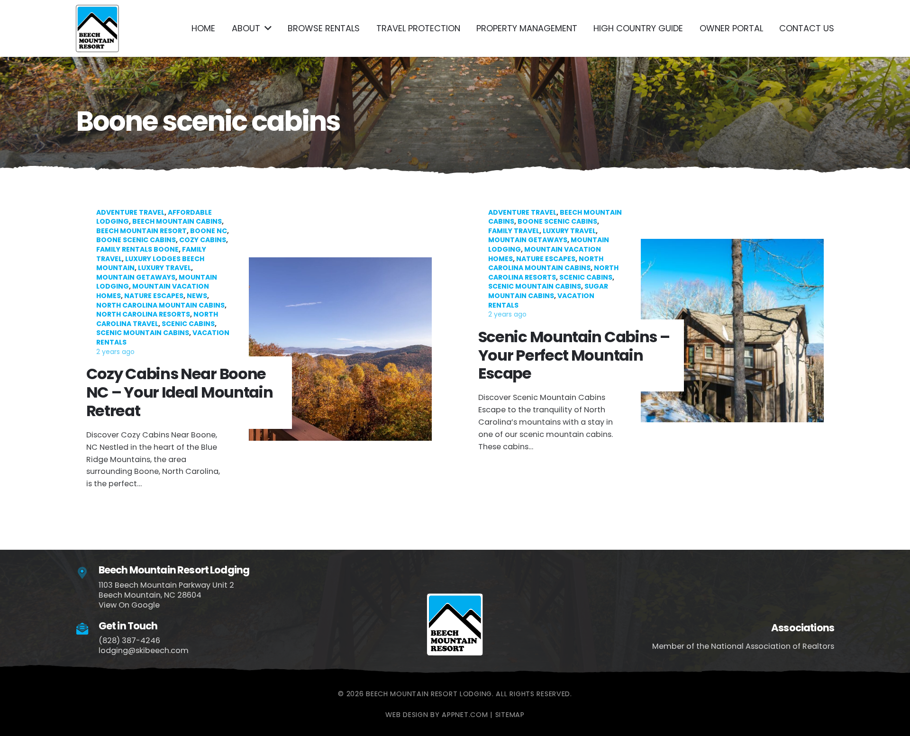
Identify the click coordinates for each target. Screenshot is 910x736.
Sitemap (510, 714)
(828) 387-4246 (129, 640)
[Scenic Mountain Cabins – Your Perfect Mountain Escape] (651, 349)
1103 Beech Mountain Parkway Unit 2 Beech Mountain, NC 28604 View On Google (166, 595)
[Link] (97, 28)
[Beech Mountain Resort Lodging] (87, 573)
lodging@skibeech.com (144, 650)
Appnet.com (465, 714)
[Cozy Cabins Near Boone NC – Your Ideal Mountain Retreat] (259, 349)
